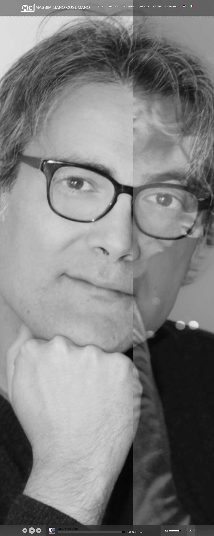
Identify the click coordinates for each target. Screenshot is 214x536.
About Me (113, 6)
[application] (107, 530)
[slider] (91, 532)
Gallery (157, 6)
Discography (128, 6)
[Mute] (166, 530)
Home (100, 6)
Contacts (144, 6)
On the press (171, 6)
